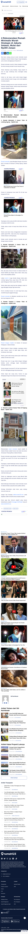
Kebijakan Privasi (4, 899)
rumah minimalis (13, 449)
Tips (20, 6)
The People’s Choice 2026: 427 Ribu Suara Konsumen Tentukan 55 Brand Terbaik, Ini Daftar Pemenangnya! (17, 771)
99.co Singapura (17, 901)
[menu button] (26, 2)
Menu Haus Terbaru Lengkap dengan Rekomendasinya (13, 812)
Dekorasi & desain (14, 6)
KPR (15, 886)
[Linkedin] (8, 53)
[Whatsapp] (10, 53)
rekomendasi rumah (7, 508)
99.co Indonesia (17, 899)
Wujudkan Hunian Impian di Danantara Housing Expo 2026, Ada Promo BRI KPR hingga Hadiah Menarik (14, 838)
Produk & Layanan (4, 886)
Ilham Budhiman (19, 751)
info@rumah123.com (6, 874)
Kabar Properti (10, 13)
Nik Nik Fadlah (14, 802)
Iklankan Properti (17, 884)
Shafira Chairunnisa (15, 815)
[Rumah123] (6, 2)
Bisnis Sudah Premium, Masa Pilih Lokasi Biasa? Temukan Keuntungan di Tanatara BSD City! (16, 756)
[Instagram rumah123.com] (7, 858)
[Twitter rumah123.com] (4, 858)
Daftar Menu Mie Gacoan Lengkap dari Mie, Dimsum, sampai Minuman (14, 799)
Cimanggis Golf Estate (17, 502)
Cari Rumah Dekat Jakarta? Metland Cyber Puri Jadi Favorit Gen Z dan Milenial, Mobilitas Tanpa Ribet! (15, 845)
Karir (2, 891)
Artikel (7, 13)
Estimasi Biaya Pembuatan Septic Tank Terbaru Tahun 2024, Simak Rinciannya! (18, 737)
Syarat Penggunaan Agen (6, 904)
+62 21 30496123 (6, 876)
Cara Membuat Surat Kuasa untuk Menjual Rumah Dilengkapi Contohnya (18, 729)
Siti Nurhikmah (20, 50)
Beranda (3, 13)
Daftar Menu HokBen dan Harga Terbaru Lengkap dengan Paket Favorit (14, 806)
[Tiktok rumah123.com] (16, 859)
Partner (2, 888)
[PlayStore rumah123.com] (15, 921)
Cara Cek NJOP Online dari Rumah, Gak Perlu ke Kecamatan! (18, 714)
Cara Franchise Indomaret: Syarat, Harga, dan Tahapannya (17, 722)
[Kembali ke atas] (25, 918)
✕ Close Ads (24, 931)
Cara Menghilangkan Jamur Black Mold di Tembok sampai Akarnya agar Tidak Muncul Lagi (14, 793)
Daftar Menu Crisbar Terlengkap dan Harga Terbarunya (14, 786)
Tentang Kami (3, 884)
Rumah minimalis (5, 161)
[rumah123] (9, 853)
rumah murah (15, 508)
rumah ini (7, 278)
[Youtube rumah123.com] (10, 858)
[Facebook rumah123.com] (2, 858)
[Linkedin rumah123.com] (13, 859)
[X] (5, 53)
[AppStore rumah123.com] (5, 921)
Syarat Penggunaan (4, 901)
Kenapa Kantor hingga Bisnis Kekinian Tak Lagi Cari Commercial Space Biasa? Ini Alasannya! (17, 748)
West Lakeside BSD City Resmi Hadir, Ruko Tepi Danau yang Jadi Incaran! (18, 763)
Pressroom (3, 893)
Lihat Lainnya (14, 777)
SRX (15, 904)
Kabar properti (5, 6)
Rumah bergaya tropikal (7, 342)
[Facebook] (2, 53)
